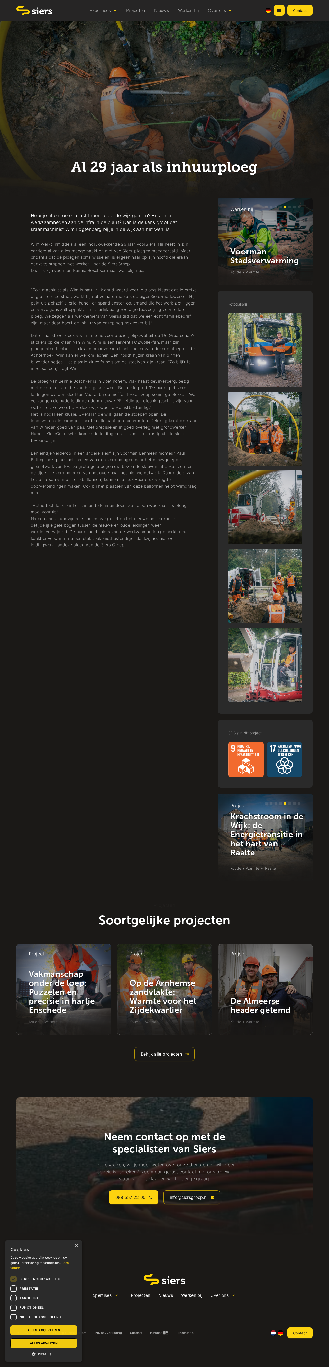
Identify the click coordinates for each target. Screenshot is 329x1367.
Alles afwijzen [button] (44, 1343)
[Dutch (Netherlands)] (273, 1333)
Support (136, 1333)
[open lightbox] (265, 350)
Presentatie (185, 1333)
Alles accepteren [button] (43, 1330)
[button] (103, 10)
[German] (268, 10)
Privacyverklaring (108, 1333)
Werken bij (188, 10)
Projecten (135, 10)
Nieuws (161, 10)
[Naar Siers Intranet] (279, 10)
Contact (300, 10)
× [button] (76, 1246)
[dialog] (43, 1301)
